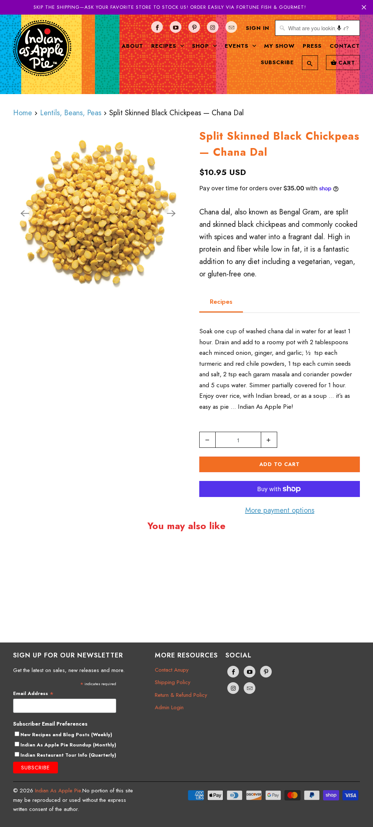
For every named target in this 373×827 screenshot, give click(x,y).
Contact (345, 46)
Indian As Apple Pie (58, 791)
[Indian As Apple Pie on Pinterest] (194, 27)
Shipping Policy (173, 682)
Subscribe (277, 62)
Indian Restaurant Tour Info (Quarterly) (68, 755)
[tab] (221, 301)
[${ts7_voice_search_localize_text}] (339, 28)
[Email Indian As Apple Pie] (231, 27)
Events (238, 46)
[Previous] (25, 213)
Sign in (257, 28)
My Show (279, 46)
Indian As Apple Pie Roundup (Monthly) (68, 744)
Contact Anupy (172, 670)
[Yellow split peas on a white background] (98, 213)
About (132, 46)
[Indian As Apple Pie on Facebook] (157, 27)
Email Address (33, 693)
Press (312, 46)
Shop (201, 46)
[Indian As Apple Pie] (42, 50)
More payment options (279, 510)
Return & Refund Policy (181, 695)
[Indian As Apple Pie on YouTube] (175, 27)
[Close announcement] (363, 7)
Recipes (164, 46)
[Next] (171, 213)
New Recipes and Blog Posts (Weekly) (66, 734)
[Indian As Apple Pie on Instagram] (213, 27)
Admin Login (169, 707)
